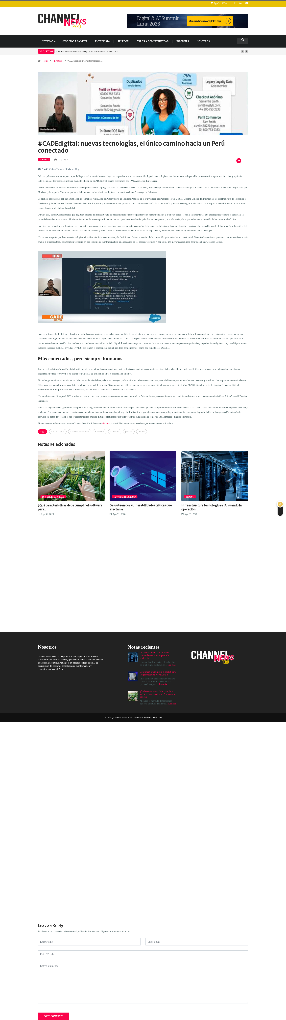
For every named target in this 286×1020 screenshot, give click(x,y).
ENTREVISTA (102, 41)
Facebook (99, 431)
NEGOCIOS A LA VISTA (74, 41)
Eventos (58, 61)
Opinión (118, 497)
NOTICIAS (47, 41)
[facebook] (235, 3)
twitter (142, 431)
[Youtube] (246, 3)
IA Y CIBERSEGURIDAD (53, 497)
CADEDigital (57, 431)
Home (45, 61)
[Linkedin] (240, 3)
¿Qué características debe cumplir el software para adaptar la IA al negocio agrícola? (93, 51)
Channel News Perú (80, 431)
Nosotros (203, 41)
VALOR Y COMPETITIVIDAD (152, 41)
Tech (188, 497)
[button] (242, 51)
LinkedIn (114, 431)
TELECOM (123, 41)
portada (128, 431)
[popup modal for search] (242, 41)
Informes (182, 41)
